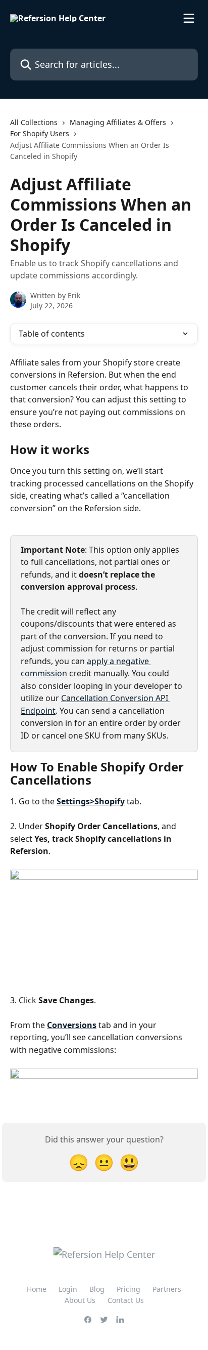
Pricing (128, 1289)
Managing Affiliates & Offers (118, 122)
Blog (97, 1289)
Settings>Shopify (91, 801)
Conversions (71, 1025)
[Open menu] (189, 18)
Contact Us (126, 1300)
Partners (166, 1289)
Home (36, 1289)
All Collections (34, 122)
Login (68, 1289)
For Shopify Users (39, 133)
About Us (80, 1300)
